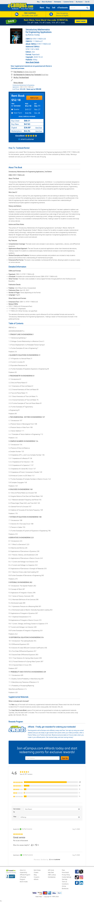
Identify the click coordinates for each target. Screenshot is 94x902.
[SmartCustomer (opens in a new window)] (26, 139)
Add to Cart (34, 98)
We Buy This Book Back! (21, 77)
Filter (14, 816)
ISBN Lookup (52, 875)
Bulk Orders (37, 870)
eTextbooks (62, 7)
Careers (36, 872)
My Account (79, 2)
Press (63, 870)
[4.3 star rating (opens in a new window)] (31, 136)
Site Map (64, 879)
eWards (36, 879)
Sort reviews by (16, 810)
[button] (47, 782)
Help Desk (51, 872)
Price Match (65, 872)
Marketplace (57, 2)
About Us (23, 870)
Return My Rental (47, 2)
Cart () (87, 2)
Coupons (36, 877)
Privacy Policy (66, 875)
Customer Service (68, 2)
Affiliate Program (25, 875)
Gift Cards (51, 870)
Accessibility (23, 872)
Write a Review (18, 83)
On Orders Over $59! (25, 72)
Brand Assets (24, 881)
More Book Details (32, 62)
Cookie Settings (66, 877)
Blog (38, 2)
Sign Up (65, 758)
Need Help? (38, 896)
